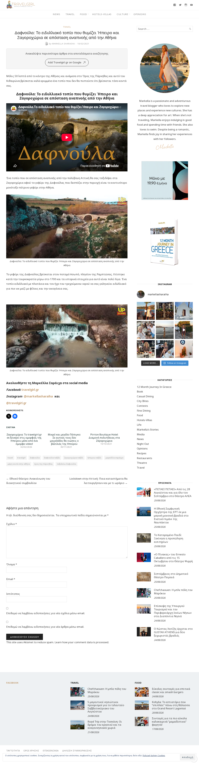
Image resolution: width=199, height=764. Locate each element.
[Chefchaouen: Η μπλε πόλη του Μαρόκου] (144, 593)
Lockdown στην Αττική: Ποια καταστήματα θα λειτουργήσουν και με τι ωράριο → (98, 481)
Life (139, 424)
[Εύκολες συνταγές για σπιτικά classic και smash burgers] (142, 692)
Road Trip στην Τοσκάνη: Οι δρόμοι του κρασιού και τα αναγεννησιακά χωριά (105, 725)
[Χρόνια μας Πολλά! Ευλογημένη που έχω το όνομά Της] (184, 311)
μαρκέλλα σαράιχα (114, 457)
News (56, 14)
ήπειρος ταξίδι (94, 457)
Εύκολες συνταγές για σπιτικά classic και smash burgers (171, 690)
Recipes (141, 453)
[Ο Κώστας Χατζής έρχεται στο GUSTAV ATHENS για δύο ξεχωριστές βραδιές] (144, 631)
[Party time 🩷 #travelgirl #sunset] (165, 330)
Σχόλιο (11, 524)
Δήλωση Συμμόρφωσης (77, 750)
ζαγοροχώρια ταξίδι (73, 457)
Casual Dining (145, 396)
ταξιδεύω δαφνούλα (66, 463)
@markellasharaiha (39, 396)
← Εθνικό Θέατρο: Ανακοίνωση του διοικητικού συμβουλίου (28, 481)
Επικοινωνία (50, 750)
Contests (142, 406)
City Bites (142, 401)
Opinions (140, 14)
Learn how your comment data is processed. (82, 642)
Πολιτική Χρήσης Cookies (154, 755)
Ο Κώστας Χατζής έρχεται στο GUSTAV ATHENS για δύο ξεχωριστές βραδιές (173, 632)
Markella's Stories (148, 429)
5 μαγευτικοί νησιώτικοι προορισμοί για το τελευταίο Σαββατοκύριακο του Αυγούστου (106, 706)
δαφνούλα (35, 457)
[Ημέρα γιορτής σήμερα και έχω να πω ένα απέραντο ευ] (165, 349)
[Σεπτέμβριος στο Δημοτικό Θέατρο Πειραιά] (144, 576)
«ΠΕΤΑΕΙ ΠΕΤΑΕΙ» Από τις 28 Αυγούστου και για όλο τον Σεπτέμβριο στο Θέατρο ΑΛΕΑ (172, 492)
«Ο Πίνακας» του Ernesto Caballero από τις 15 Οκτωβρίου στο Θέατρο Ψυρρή (173, 558)
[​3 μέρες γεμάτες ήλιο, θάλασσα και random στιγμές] (184, 349)
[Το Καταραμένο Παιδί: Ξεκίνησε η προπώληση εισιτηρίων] (144, 538)
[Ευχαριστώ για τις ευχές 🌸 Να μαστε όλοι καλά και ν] (165, 311)
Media (141, 434)
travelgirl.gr (30, 390)
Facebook (12, 682)
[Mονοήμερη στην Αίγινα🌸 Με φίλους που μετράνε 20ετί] (146, 330)
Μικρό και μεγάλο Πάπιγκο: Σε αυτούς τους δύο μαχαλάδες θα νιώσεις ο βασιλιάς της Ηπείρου (64, 439)
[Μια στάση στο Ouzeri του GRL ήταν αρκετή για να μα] (184, 330)
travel (10, 457)
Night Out (143, 444)
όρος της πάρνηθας (43, 463)
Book (140, 391)
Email (10, 579)
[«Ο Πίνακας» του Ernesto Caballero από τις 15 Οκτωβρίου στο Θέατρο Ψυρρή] (144, 557)
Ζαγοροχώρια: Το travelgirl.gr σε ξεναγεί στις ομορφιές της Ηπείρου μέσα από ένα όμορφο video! (24, 439)
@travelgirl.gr (16, 403)
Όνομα (11, 564)
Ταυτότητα (13, 750)
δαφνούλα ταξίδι (52, 457)
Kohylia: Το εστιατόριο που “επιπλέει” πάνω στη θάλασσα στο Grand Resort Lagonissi (171, 705)
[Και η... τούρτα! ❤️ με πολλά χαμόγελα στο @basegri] (146, 349)
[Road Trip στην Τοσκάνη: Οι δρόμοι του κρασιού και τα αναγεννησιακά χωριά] (77, 724)
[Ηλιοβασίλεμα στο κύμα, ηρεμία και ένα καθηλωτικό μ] (146, 311)
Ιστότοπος (13, 594)
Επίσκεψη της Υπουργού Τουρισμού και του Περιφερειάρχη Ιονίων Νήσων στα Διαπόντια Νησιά (173, 611)
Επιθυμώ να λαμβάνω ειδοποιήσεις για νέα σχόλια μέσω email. (45, 613)
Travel (70, 14)
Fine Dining (143, 410)
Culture (122, 14)
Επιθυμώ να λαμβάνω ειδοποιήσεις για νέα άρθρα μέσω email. (45, 626)
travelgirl (21, 457)
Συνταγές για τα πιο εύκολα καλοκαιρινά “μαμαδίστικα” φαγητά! (169, 721)
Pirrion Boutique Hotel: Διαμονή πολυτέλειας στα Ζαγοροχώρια (104, 437)
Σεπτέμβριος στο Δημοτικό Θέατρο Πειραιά (171, 575)
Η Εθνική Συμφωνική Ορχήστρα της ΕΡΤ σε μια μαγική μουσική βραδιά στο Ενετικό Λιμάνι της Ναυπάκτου (171, 515)
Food (83, 14)
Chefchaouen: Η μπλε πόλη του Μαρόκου (173, 591)
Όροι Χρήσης (31, 750)
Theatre (142, 463)
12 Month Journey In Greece (154, 387)
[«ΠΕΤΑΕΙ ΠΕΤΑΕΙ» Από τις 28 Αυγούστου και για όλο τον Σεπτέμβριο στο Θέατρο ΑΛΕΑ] (144, 492)
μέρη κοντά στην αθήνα (19, 463)
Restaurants (144, 458)
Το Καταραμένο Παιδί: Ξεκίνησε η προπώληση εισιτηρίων (168, 538)
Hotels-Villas (101, 14)
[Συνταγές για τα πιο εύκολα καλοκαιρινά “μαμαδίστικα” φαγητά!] (142, 721)
